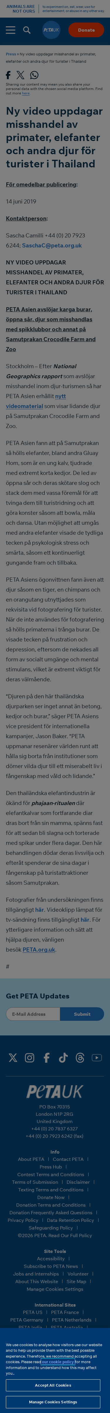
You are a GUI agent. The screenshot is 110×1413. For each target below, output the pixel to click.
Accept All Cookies (53, 1385)
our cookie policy (58, 1361)
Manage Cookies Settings (53, 1402)
